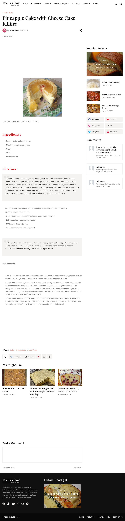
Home (25, 4)
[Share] (81, 30)
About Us (90, 517)
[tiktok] (8, 504)
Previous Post (9, 467)
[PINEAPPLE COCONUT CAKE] (14, 377)
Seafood (76, 4)
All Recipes (36, 4)
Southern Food (60, 4)
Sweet (85, 4)
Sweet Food (32, 350)
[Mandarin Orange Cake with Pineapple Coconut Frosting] (42, 377)
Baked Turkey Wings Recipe (110, 106)
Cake (11, 13)
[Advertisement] (42, 55)
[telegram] (27, 504)
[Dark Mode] (116, 4)
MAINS (46, 4)
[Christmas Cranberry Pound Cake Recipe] (70, 377)
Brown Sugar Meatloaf (111, 94)
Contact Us (118, 517)
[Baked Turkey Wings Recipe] (93, 108)
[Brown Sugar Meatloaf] (93, 96)
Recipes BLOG (9, 517)
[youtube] (13, 504)
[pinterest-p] (18, 504)
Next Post (77, 467)
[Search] (120, 4)
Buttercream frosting (110, 82)
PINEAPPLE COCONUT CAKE (14, 390)
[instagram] (22, 504)
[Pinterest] (38, 356)
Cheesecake (21, 350)
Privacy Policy (104, 517)
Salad (95, 4)
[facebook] (3, 504)
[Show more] (49, 356)
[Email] (44, 356)
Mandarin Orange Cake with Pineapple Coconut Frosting (42, 391)
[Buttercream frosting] (93, 83)
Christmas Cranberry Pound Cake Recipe (68, 390)
